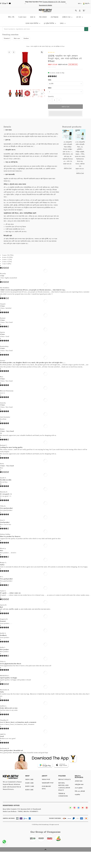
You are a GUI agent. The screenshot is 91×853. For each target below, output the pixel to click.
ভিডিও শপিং (11, 17)
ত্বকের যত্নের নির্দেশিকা (32, 23)
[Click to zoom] (42, 52)
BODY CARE (29, 786)
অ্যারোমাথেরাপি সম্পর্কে (47, 783)
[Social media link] (70, 807)
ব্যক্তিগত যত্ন (66, 17)
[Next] (66, 4)
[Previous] (25, 4)
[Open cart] (84, 10)
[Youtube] (9, 3)
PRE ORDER (43, 17)
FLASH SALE (22, 17)
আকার (49, 80)
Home (28, 46)
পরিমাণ (49, 88)
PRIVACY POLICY (64, 779)
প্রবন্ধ (62, 23)
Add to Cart (65, 106)
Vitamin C (7, 38)
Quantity (51, 96)
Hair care (17, 38)
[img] (4, 268)
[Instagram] (3, 3)
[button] (52, 76)
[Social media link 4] (58, 838)
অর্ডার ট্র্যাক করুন (79, 784)
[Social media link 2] (41, 838)
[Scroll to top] (45, 849)
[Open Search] (76, 10)
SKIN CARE (29, 779)
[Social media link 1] (32, 838)
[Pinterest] (7, 3)
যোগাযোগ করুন (78, 781)
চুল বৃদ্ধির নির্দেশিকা (49, 23)
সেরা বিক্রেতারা (54, 17)
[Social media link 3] (49, 838)
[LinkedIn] (5, 3)
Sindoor (26, 38)
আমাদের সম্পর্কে (46, 779)
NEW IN (32, 17)
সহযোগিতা (77, 794)
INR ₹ (87, 3)
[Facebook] (1, 3)
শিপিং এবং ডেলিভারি (80, 791)
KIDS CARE (29, 790)
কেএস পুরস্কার (78, 788)
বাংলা (79, 3)
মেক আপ (79, 17)
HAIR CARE (29, 783)
